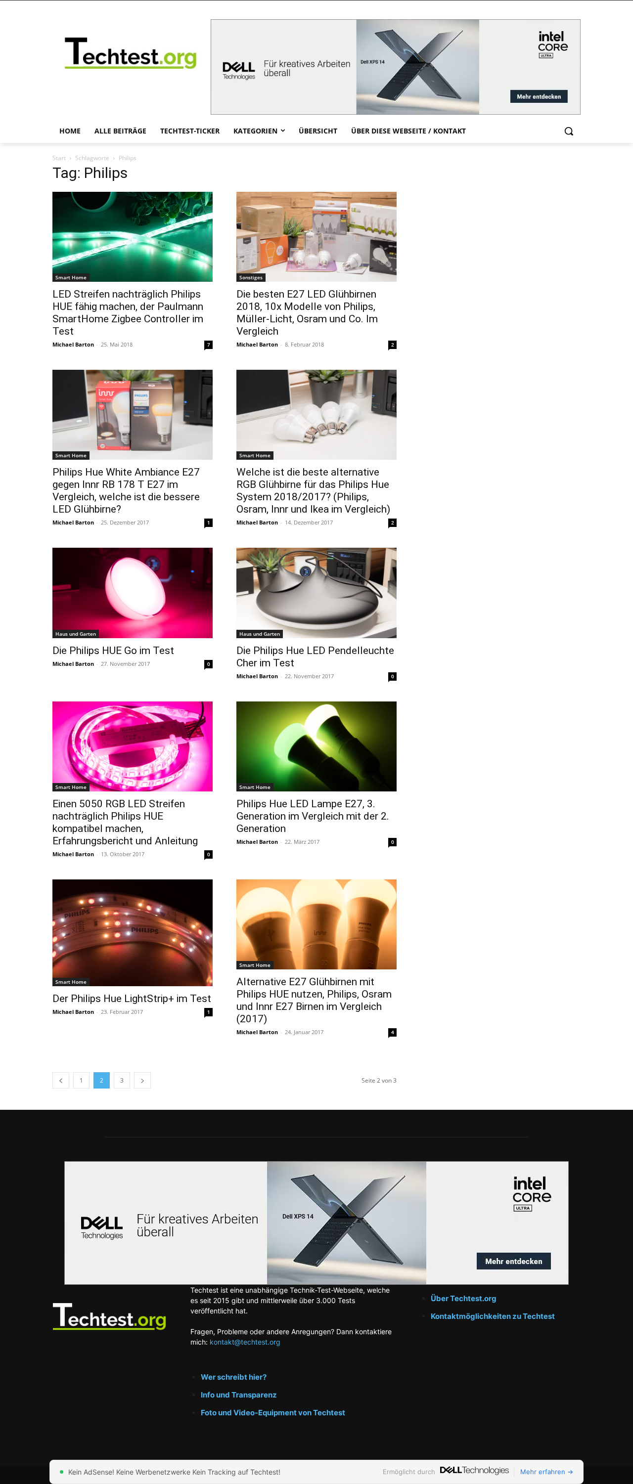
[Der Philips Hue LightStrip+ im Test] (132, 932)
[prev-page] (60, 1080)
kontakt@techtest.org (245, 1342)
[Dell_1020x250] (316, 1223)
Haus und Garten (75, 633)
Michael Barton (73, 344)
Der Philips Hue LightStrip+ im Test (131, 998)
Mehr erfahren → (546, 1472)
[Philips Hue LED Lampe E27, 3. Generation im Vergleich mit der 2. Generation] (316, 746)
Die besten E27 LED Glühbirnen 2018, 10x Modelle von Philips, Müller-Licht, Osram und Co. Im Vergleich (307, 312)
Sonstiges (251, 277)
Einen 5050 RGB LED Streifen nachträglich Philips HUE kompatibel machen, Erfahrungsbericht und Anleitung (125, 822)
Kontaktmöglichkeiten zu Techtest (493, 1316)
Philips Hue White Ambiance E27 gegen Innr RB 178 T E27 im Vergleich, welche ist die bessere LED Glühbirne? (126, 490)
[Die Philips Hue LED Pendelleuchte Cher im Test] (316, 593)
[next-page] (142, 1080)
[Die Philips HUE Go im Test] (132, 593)
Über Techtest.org (464, 1298)
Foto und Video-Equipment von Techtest (273, 1412)
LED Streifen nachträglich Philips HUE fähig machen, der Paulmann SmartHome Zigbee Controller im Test (127, 312)
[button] (569, 131)
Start (59, 158)
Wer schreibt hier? (234, 1377)
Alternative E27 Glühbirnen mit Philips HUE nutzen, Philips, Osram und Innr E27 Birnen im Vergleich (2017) (314, 1000)
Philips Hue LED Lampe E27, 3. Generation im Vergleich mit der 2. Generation (312, 816)
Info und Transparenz (239, 1394)
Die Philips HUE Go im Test (113, 650)
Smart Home (71, 277)
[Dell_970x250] (396, 67)
